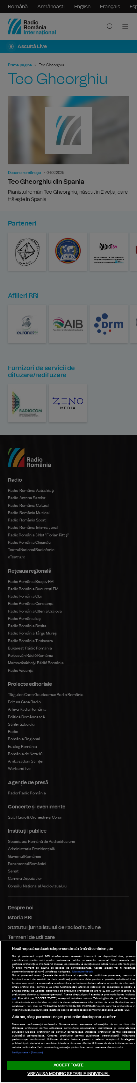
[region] (68, 1011)
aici (14, 998)
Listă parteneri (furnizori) (27, 1052)
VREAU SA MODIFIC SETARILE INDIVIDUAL (68, 1074)
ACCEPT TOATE (68, 1065)
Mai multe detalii (82, 972)
